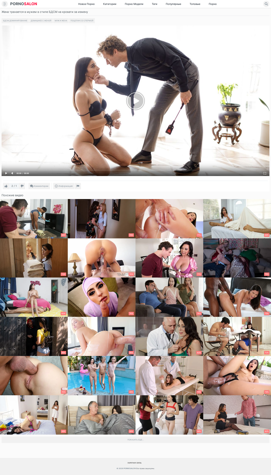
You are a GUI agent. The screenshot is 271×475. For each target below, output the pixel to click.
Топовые (195, 3)
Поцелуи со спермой (82, 20)
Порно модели (134, 3)
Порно (213, 3)
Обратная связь (135, 463)
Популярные (173, 3)
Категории (109, 3)
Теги (154, 3)
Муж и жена (61, 20)
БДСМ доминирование (15, 20)
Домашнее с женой (41, 20)
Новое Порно (86, 3)
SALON (23, 3)
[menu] (5, 4)
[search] (266, 4)
